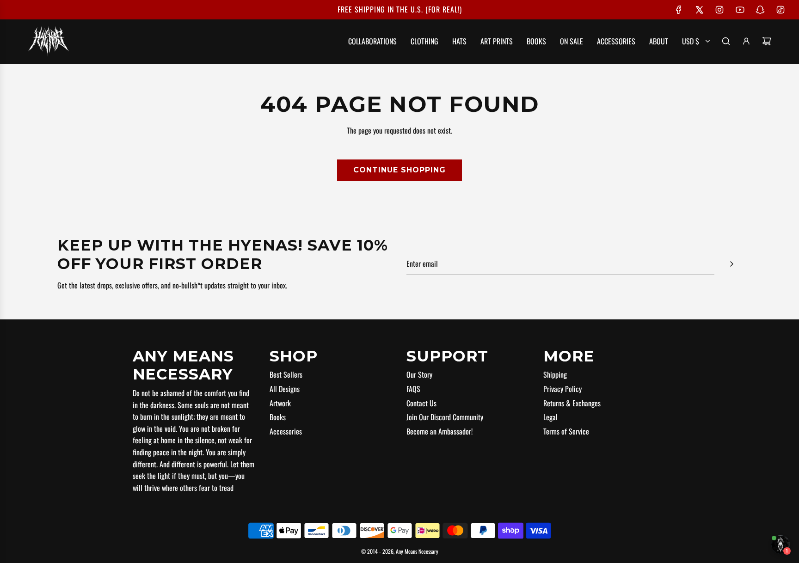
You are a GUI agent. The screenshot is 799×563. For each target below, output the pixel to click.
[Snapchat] (760, 9)
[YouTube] (740, 9)
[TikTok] (780, 9)
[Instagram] (719, 9)
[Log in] (746, 41)
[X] (699, 9)
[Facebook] (679, 9)
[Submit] (731, 264)
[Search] (726, 41)
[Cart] (766, 41)
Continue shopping (399, 169)
